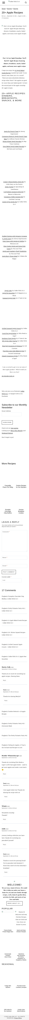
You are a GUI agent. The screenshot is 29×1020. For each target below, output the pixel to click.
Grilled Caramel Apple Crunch (11, 329)
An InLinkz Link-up (8, 376)
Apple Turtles (9, 187)
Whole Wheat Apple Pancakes (12, 142)
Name (4, 558)
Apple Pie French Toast (11, 132)
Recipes (9, 9)
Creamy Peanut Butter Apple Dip (13, 182)
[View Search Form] (25, 2)
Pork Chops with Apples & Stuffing (13, 241)
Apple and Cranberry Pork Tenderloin (14, 251)
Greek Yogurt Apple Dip (9, 202)
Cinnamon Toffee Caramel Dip (13, 197)
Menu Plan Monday (17, 431)
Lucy (4, 16)
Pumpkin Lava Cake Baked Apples (13, 351)
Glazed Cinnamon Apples (10, 356)
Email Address (6, 411)
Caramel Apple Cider (9, 298)
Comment (6, 532)
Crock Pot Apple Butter (9, 334)
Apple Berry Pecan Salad (9, 256)
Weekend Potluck (7, 433)
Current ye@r (7, 577)
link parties (14, 428)
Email (4, 566)
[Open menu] (4, 3)
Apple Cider (8, 291)
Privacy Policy (18, 1018)
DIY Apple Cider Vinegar (9, 341)
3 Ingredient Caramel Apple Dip (13, 192)
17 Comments (5, 18)
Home (4, 9)
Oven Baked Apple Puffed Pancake (13, 147)
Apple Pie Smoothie (8, 293)
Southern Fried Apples (9, 339)
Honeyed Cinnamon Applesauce (12, 346)
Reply (4, 680)
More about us (14, 903)
